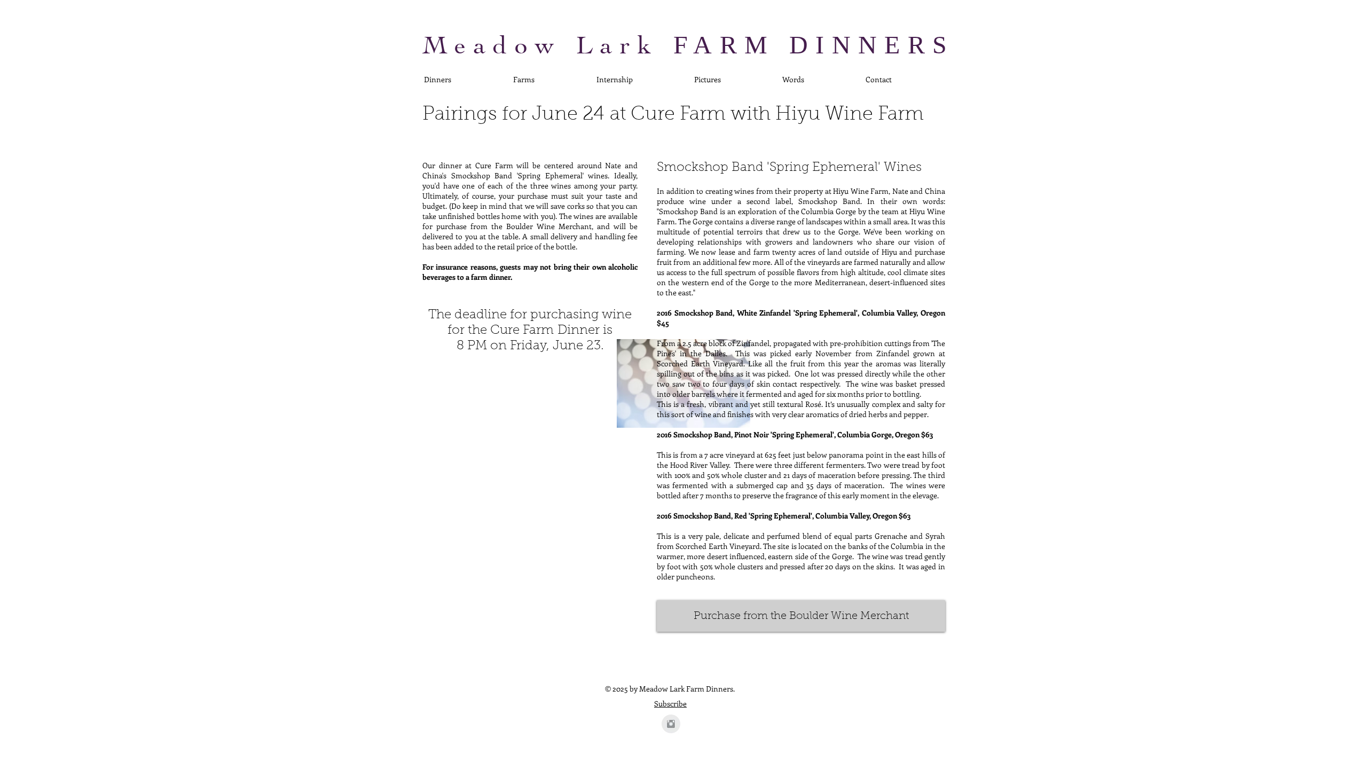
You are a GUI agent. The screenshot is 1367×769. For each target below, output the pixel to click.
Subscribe (670, 704)
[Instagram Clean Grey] (671, 724)
